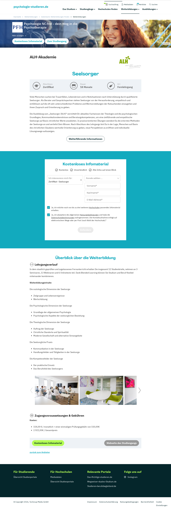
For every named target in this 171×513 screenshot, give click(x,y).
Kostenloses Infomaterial (28, 41)
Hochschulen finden (108, 9)
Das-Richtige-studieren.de (99, 477)
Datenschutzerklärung (108, 502)
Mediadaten (56, 477)
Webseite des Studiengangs (122, 443)
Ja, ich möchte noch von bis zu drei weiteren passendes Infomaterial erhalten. (85, 208)
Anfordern (85, 229)
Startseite (17, 17)
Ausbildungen (149, 9)
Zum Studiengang (56, 41)
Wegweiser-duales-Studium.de (101, 481)
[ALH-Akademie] (130, 62)
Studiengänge (86, 9)
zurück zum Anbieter (40, 452)
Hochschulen (94, 207)
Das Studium (69, 9)
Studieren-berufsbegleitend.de (101, 486)
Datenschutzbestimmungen (62, 217)
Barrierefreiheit (147, 502)
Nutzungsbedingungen (89, 215)
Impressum (92, 502)
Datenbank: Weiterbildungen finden (55, 17)
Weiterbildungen (129, 9)
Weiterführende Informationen (85, 138)
